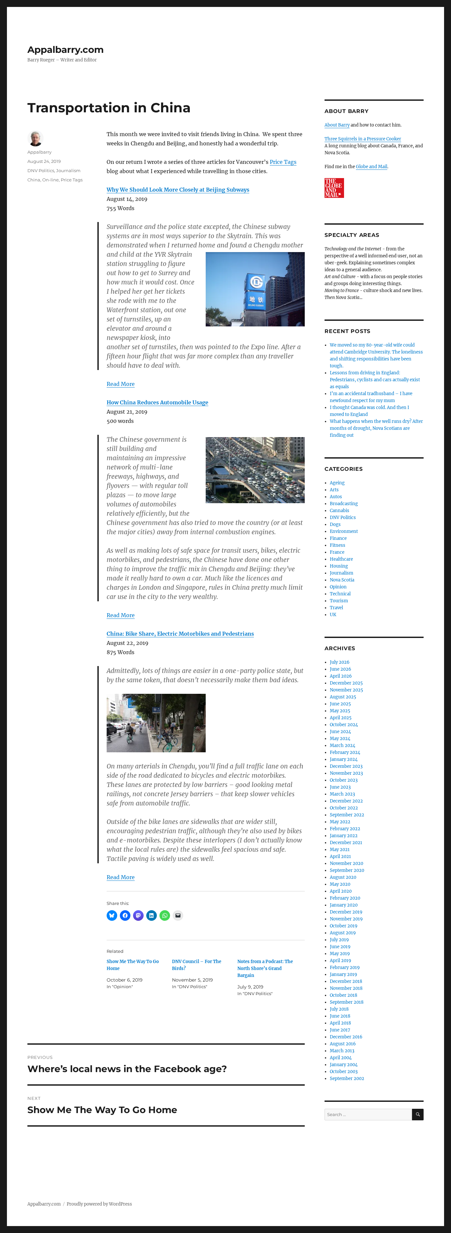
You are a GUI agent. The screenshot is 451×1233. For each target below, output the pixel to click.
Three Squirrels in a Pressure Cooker (363, 139)
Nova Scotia (342, 580)
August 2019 (343, 933)
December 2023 (346, 766)
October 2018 (343, 995)
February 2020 (345, 898)
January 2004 (344, 1064)
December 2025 (346, 683)
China (33, 179)
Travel (336, 608)
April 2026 (341, 676)
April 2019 (340, 960)
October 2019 (344, 926)
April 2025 (341, 718)
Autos (336, 497)
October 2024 (344, 725)
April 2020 (341, 891)
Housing (339, 566)
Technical (340, 594)
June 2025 (340, 704)
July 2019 (339, 940)
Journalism (68, 170)
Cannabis (339, 510)
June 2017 (340, 1030)
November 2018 (346, 988)
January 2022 (344, 836)
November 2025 (346, 690)
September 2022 (347, 815)
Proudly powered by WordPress (99, 1204)
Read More (121, 384)
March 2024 (342, 745)
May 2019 (340, 953)
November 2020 (346, 863)
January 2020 (344, 905)
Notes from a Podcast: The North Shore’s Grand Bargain (265, 968)
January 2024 (344, 759)
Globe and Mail (371, 166)
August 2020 (343, 877)
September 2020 (347, 870)
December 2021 (346, 842)
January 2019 (343, 974)
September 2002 (347, 1078)
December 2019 (346, 912)
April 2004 (341, 1058)
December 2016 (346, 1037)
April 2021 (340, 856)
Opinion (338, 587)
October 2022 (344, 808)
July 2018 (339, 1009)
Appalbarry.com (65, 49)
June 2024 (340, 731)
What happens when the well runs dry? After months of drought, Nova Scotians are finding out (376, 428)
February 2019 (345, 967)
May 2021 (340, 849)
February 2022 (345, 829)
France (337, 552)
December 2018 (346, 981)
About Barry (337, 125)
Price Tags (283, 162)
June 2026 (340, 669)
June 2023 (340, 787)
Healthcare (341, 559)
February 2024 (345, 752)
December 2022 (346, 801)
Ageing (337, 483)
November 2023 (346, 773)
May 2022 (340, 822)
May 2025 (340, 711)
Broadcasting (344, 503)
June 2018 (340, 1016)
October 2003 (344, 1071)
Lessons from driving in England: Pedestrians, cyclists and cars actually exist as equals (375, 380)
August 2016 (343, 1044)
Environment (344, 531)
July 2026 (340, 662)
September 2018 (347, 1002)
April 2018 (340, 1023)
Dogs (335, 524)
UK (333, 614)
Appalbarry (39, 152)
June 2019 (340, 947)
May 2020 (340, 884)
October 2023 (344, 780)
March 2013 (342, 1051)
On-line (50, 179)
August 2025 (343, 697)
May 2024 (340, 738)
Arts (334, 490)
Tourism (339, 601)
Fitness (337, 545)
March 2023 (342, 794)
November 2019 (346, 919)
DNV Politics (40, 170)
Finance (338, 538)
